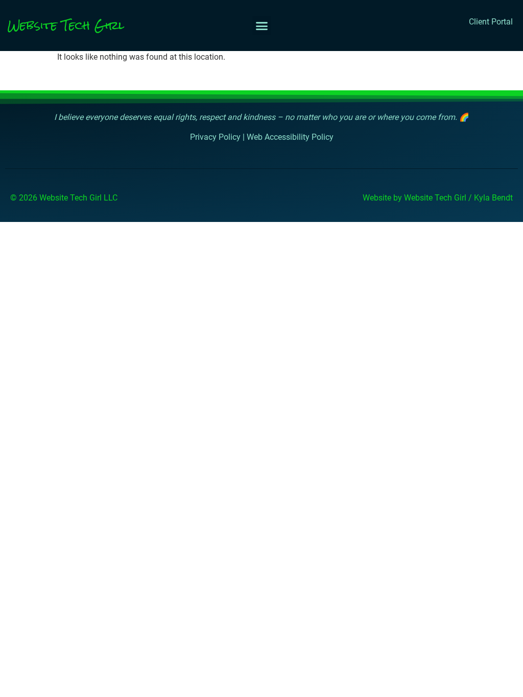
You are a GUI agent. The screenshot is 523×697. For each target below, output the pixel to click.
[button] (262, 25)
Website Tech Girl (66, 25)
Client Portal (491, 22)
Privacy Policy (215, 137)
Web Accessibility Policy (290, 137)
